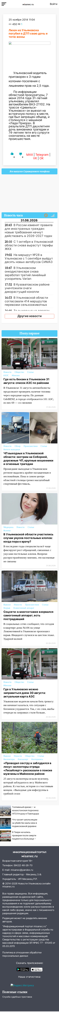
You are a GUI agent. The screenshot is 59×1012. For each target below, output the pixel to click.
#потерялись (37, 759)
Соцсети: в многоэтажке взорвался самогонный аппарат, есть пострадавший (28, 615)
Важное (7, 605)
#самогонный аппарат (23, 608)
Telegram (42, 154)
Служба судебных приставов (17, 997)
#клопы (7, 530)
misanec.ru (8, 886)
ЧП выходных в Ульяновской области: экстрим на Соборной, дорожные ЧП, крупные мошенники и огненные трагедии (28, 459)
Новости (7, 372)
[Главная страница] (28, 4)
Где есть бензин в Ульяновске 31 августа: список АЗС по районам (26, 381)
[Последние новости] (46, 215)
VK (35, 158)
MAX (29, 154)
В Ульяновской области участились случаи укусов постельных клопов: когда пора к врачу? (28, 538)
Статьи (30, 372)
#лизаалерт (23, 759)
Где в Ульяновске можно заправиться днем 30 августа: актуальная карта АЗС (24, 693)
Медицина (8, 527)
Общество (19, 372)
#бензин (16, 375)
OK (41, 158)
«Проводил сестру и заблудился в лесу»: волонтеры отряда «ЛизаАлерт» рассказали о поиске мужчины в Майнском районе (27, 768)
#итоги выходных (11, 449)
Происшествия (30, 446)
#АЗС (6, 375)
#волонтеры (9, 759)
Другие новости (29, 316)
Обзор (17, 446)
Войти (53, 3)
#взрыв (6, 608)
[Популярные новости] (52, 215)
